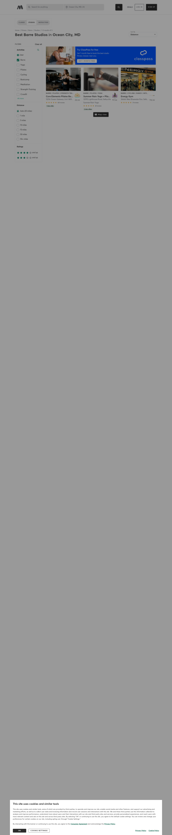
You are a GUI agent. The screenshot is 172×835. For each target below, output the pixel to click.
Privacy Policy (109, 824)
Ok (19, 830)
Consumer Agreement (79, 824)
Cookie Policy (154, 830)
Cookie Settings (39, 830)
